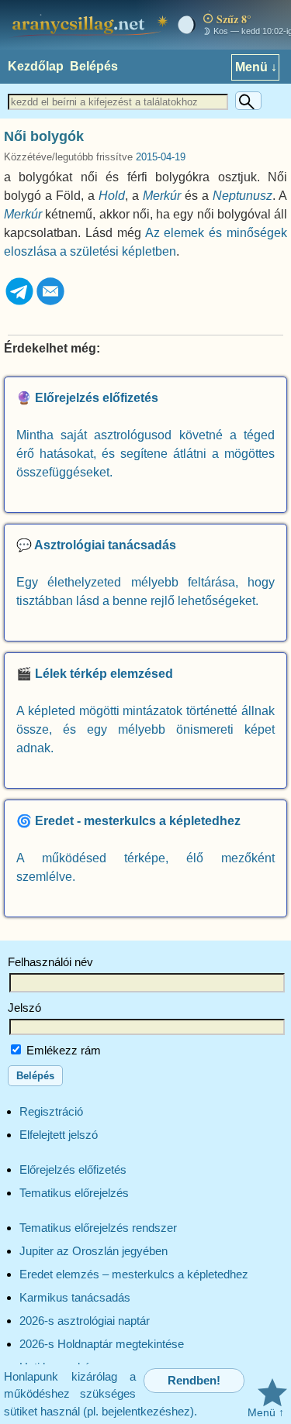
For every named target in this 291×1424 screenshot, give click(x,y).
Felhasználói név (50, 961)
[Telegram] (19, 302)
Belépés (94, 66)
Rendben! (194, 1380)
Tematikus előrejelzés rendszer (98, 1227)
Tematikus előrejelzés (74, 1192)
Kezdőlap (36, 66)
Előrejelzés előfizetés (72, 1169)
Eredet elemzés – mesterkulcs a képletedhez (133, 1274)
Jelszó (24, 1007)
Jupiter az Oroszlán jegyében (93, 1250)
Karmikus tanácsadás (74, 1297)
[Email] (50, 302)
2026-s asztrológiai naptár (84, 1320)
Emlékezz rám (62, 1050)
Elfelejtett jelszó (58, 1134)
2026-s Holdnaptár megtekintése (101, 1343)
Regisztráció (51, 1111)
